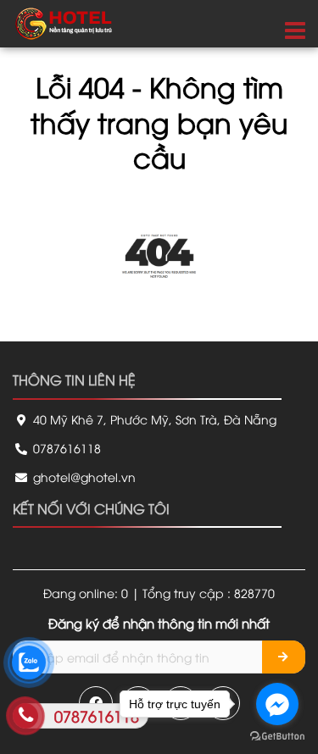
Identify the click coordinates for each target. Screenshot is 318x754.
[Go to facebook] (277, 704)
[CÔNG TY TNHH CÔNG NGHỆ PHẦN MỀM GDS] (63, 21)
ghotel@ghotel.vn (83, 476)
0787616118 (65, 448)
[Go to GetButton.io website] (277, 736)
